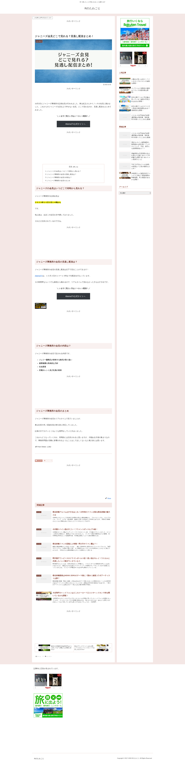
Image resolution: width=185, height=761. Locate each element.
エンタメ (39, 460)
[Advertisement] (73, 27)
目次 (70, 167)
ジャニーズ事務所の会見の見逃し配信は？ (61, 174)
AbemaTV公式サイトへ (75, 124)
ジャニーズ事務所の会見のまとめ (58, 180)
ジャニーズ (49, 460)
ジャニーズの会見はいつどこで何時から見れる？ (64, 171)
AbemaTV (39, 276)
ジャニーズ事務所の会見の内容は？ (59, 177)
